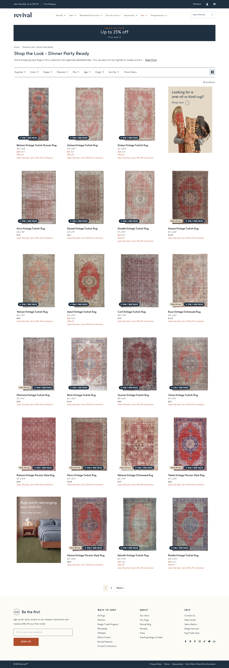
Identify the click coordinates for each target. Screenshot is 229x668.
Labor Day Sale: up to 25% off (26, 4)
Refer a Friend (104, 638)
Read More (151, 60)
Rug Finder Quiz (191, 633)
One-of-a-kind (111, 15)
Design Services (157, 15)
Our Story (144, 616)
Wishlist (101, 620)
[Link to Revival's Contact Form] (214, 641)
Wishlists (197, 4)
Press (142, 633)
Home (16, 47)
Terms (167, 664)
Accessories (129, 15)
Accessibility (177, 664)
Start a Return (190, 625)
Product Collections (107, 646)
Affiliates (102, 633)
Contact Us (189, 616)
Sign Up (26, 642)
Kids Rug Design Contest (151, 638)
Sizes (71, 15)
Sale (142, 15)
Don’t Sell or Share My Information (200, 664)
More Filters (130, 72)
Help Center (190, 620)
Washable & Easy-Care (89, 15)
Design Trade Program (108, 625)
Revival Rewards (105, 642)
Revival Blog (145, 625)
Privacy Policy (156, 664)
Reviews (143, 629)
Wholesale (102, 629)
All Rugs (101, 616)
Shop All (59, 15)
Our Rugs (144, 620)
